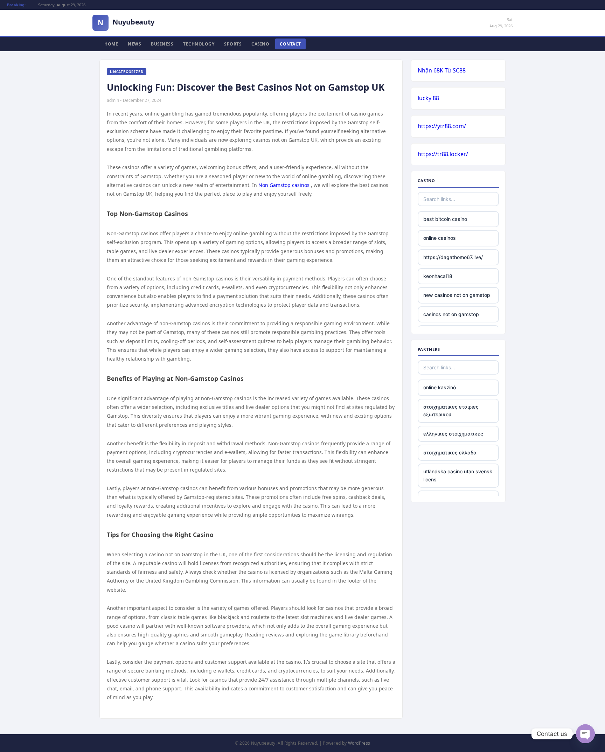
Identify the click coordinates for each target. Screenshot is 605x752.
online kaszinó (439, 387)
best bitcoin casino (445, 219)
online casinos (439, 238)
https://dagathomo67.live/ (453, 257)
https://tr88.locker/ (443, 154)
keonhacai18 (437, 276)
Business (162, 44)
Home (111, 44)
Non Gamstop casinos (284, 185)
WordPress (359, 743)
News (134, 44)
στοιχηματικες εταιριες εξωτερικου (451, 410)
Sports (233, 44)
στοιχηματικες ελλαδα (450, 452)
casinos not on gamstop (451, 314)
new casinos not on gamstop (456, 295)
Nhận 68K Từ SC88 (442, 70)
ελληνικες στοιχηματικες (453, 434)
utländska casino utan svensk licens (457, 475)
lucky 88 (428, 98)
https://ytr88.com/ (442, 126)
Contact (290, 44)
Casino (260, 44)
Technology (198, 44)
